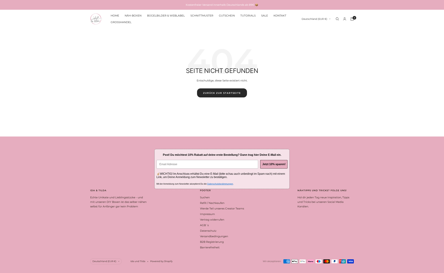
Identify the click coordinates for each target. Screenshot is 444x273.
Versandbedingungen (214, 236)
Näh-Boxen (133, 15)
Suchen (205, 197)
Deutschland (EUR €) (314, 18)
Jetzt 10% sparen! (273, 164)
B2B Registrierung (212, 241)
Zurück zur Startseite (222, 93)
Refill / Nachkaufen (212, 203)
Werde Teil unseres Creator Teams (222, 208)
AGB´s (204, 225)
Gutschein (227, 15)
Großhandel (121, 22)
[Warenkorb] (352, 18)
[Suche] (337, 18)
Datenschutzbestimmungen (220, 184)
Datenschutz (208, 230)
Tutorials (248, 15)
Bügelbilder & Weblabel (166, 15)
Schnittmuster (201, 15)
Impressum (207, 214)
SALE (264, 15)
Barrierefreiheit (210, 247)
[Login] (344, 18)
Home (115, 15)
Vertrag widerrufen (212, 219)
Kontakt (280, 15)
